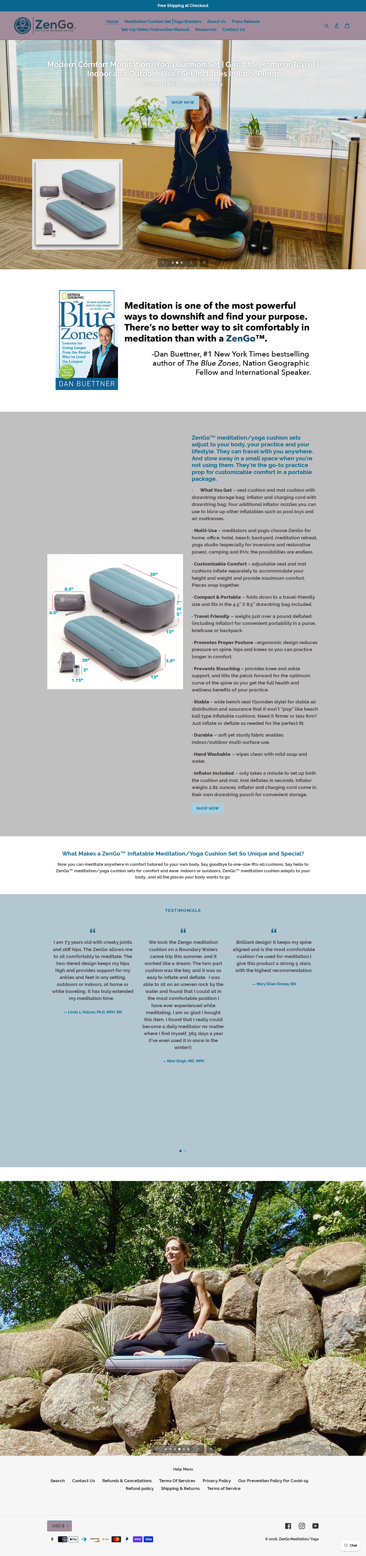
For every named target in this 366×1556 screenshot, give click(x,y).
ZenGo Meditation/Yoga (299, 1539)
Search (58, 1480)
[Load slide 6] (188, 1449)
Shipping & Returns (180, 1488)
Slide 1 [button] (180, 1151)
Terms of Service (224, 1488)
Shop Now (183, 102)
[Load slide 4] (179, 1449)
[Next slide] (191, 262)
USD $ (58, 1525)
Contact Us (83, 1480)
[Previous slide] (163, 262)
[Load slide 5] (184, 1449)
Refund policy (140, 1488)
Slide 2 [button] (185, 1151)
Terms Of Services (177, 1480)
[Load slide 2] (177, 263)
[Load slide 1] (173, 263)
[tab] (180, 1151)
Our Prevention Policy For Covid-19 (273, 1480)
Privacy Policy (217, 1480)
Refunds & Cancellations (127, 1480)
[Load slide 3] (182, 263)
